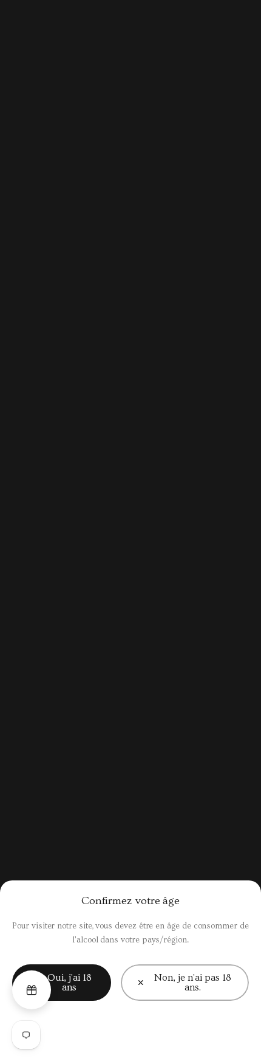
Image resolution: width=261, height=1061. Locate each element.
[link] (185, 982)
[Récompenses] (31, 989)
